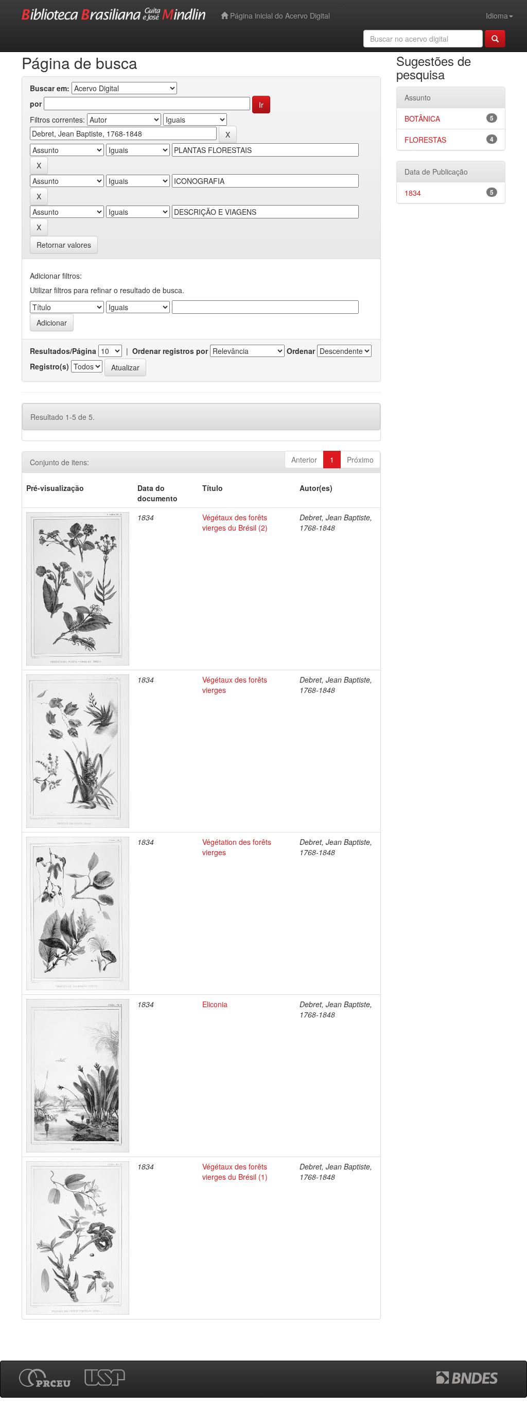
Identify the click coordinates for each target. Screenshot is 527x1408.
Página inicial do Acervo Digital (279, 15)
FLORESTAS (425, 139)
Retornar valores (64, 245)
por (36, 103)
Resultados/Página (63, 351)
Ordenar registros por (170, 351)
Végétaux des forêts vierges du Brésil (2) (235, 522)
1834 (413, 193)
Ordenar (301, 351)
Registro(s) (49, 366)
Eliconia (214, 1004)
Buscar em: (49, 88)
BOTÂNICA (422, 118)
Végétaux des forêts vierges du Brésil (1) (235, 1171)
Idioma (497, 15)
